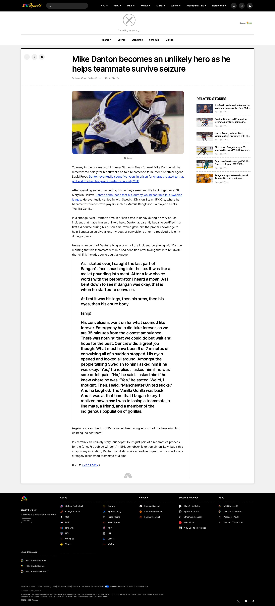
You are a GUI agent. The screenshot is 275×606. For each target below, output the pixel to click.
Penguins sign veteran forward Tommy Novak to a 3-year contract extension (231, 177)
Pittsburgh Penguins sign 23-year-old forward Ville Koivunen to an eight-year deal (232, 148)
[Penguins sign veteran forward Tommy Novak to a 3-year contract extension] (205, 178)
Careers (32, 586)
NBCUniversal (36, 591)
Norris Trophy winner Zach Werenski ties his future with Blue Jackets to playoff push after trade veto (233, 134)
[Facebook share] (27, 57)
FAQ (54, 586)
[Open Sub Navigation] (107, 5)
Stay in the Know (29, 510)
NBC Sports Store (64, 586)
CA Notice (129, 586)
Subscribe (26, 521)
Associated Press (221, 112)
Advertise (24, 586)
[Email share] (42, 57)
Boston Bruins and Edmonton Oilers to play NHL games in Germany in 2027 (231, 120)
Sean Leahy (90, 465)
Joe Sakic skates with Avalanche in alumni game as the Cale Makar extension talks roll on (233, 106)
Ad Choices (86, 586)
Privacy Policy (97, 586)
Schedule (154, 39)
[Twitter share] (34, 57)
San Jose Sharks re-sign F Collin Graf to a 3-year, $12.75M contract (232, 163)
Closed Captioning (44, 586)
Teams (105, 39)
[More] (234, 6)
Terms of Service (141, 586)
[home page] (32, 5)
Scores (121, 39)
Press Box (76, 586)
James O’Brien (80, 78)
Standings (137, 39)
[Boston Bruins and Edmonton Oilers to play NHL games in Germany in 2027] (205, 122)
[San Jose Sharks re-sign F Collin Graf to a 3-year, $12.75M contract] (205, 164)
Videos (169, 39)
